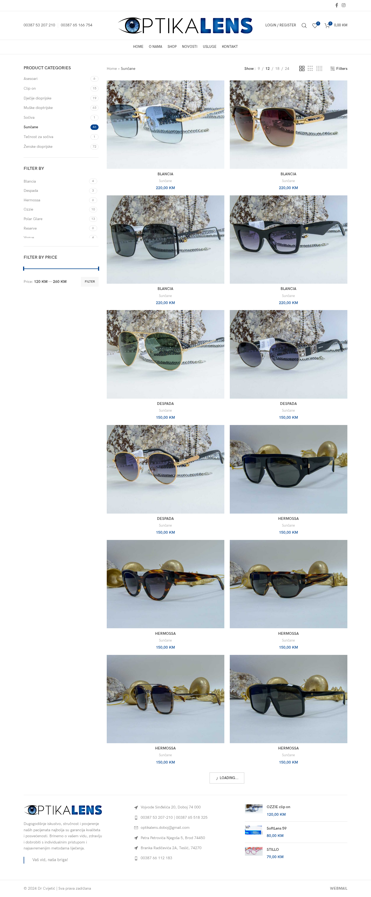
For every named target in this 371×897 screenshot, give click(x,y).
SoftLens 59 (277, 828)
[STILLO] (254, 853)
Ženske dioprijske (38, 146)
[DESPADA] (165, 354)
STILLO (273, 849)
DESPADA (165, 403)
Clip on (30, 88)
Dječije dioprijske (37, 98)
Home (112, 68)
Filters (341, 69)
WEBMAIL (338, 888)
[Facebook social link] (337, 5)
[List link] (185, 818)
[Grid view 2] (301, 68)
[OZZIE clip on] (254, 810)
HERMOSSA (288, 518)
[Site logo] (185, 25)
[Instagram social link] (343, 5)
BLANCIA (165, 174)
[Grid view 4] (319, 68)
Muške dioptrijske (38, 107)
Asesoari (30, 78)
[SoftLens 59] (254, 832)
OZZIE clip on (278, 807)
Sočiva (29, 117)
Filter (90, 282)
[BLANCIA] (165, 124)
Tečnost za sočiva (38, 137)
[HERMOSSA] (288, 469)
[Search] (304, 25)
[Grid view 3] (310, 68)
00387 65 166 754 (76, 25)
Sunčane (31, 127)
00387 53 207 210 (39, 25)
